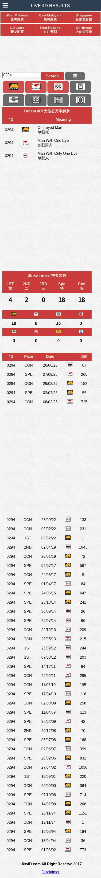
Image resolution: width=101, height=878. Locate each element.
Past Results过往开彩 (50, 30)
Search (52, 76)
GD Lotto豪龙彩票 (17, 30)
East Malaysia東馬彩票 (50, 17)
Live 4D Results (50, 5)
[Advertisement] (50, 52)
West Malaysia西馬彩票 (17, 17)
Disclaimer (50, 872)
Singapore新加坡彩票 (84, 17)
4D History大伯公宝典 (83, 30)
